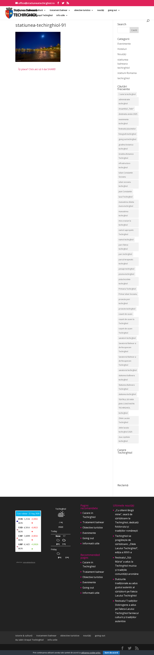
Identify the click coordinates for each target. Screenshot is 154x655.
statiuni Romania (127, 73)
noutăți (100, 10)
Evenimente (124, 43)
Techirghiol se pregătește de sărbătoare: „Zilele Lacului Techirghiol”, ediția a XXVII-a (126, 544)
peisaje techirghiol (126, 269)
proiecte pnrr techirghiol (124, 301)
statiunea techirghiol (127, 394)
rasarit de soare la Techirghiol (126, 321)
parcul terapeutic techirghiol (126, 261)
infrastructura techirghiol (124, 165)
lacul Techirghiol (125, 197)
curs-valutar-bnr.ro (29, 562)
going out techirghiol (127, 139)
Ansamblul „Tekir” (126, 109)
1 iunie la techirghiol (127, 94)
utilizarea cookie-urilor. (91, 652)
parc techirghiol (125, 254)
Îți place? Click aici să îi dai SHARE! (36, 69)
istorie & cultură (35, 10)
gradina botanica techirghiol (126, 146)
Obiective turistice (93, 527)
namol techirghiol (126, 239)
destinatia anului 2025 (128, 114)
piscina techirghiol (126, 274)
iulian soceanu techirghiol (125, 184)
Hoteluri (122, 49)
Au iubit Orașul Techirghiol (40, 15)
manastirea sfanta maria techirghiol (126, 204)
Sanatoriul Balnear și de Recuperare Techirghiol (127, 361)
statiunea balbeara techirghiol (127, 377)
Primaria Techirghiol (127, 289)
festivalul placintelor (127, 128)
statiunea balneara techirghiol (123, 63)
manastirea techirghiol (123, 213)
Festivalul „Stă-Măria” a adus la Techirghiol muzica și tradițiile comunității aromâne (127, 566)
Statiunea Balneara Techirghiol (127, 387)
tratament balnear (58, 10)
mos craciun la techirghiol (125, 223)
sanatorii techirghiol (127, 338)
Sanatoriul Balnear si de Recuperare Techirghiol (127, 347)
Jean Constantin (125, 191)
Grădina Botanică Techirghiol (126, 156)
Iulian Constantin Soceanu (126, 174)
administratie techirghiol (124, 101)
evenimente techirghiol (124, 121)
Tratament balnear (93, 522)
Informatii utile (91, 543)
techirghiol (123, 78)
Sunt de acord (111, 652)
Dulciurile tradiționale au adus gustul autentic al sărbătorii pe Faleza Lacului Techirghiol (126, 587)
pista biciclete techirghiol (124, 281)
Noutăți (121, 54)
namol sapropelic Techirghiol (126, 232)
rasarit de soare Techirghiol (125, 330)
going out (112, 10)
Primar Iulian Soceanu (128, 294)
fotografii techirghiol (127, 134)
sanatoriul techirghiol (128, 370)
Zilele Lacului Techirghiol (124, 420)
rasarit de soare (125, 314)
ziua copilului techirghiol (124, 439)
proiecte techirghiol (127, 309)
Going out (88, 538)
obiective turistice (82, 10)
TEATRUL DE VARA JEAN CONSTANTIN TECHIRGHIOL (126, 403)
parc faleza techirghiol (123, 247)
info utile (60, 15)
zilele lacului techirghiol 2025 (125, 429)
